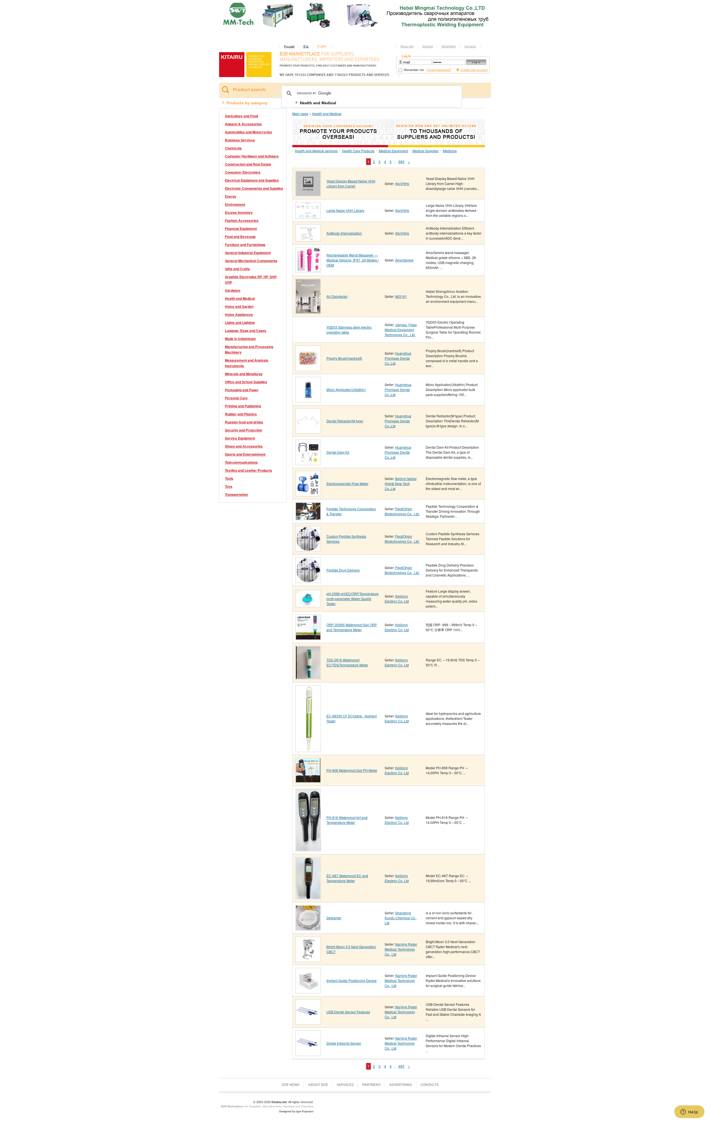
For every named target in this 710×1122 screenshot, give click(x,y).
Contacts (470, 46)
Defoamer (333, 917)
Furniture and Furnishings (245, 244)
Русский (289, 46)
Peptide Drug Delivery (343, 570)
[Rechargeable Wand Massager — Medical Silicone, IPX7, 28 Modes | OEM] (308, 270)
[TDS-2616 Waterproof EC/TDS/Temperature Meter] (308, 677)
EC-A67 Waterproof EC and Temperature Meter (347, 878)
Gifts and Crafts (237, 268)
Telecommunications (241, 462)
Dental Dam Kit (337, 452)
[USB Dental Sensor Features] (308, 1022)
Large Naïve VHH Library (345, 210)
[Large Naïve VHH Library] (308, 216)
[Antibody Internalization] (308, 239)
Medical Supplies (425, 150)
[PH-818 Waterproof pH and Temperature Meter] (308, 849)
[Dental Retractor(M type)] (308, 431)
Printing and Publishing (243, 405)
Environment (235, 204)
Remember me (413, 69)
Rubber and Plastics (241, 414)
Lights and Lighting (240, 322)
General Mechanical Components (251, 260)
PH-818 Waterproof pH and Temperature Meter (346, 820)
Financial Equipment (241, 228)
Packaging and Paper (241, 389)
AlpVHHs (402, 183)
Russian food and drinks (244, 422)
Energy (230, 196)
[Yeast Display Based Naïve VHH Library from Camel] (308, 194)
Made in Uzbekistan (240, 338)
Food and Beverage (240, 236)
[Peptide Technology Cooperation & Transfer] (308, 518)
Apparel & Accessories (243, 123)
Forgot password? (439, 69)
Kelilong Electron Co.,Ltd (397, 598)
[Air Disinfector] (308, 311)
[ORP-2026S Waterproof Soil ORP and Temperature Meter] (308, 638)
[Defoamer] (308, 928)
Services (427, 46)
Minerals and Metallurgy (244, 373)
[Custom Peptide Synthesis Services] (308, 549)
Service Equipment (240, 438)
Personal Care (236, 397)
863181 (401, 296)
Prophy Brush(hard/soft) (344, 358)
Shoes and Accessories (244, 446)
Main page (300, 113)
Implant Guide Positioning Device (351, 980)
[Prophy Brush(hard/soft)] (308, 369)
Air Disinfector (337, 296)
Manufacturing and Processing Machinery (249, 349)
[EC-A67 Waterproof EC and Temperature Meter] (308, 897)
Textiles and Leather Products (248, 470)
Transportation (236, 494)
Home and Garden (239, 306)
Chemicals (233, 148)
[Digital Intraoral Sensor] (308, 1054)
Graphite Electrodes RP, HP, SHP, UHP (251, 279)
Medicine (450, 150)
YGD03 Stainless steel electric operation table (349, 329)
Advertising (449, 46)
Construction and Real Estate (248, 164)
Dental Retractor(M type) (344, 420)
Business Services (240, 140)
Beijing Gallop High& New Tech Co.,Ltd (401, 483)
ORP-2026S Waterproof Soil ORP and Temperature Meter (351, 627)
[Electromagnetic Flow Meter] (308, 494)
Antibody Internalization (344, 233)
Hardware (232, 290)
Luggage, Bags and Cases (245, 330)
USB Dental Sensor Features (348, 1011)
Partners (371, 1085)
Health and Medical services (316, 150)
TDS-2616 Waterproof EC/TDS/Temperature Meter (347, 662)
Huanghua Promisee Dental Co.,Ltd (398, 358)
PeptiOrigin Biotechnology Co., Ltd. (402, 511)
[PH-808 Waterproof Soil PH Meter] (308, 780)
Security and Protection (243, 430)
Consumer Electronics (242, 172)
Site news (291, 1085)
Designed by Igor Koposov (296, 1111)
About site (407, 46)
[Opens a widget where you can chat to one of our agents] (689, 1112)
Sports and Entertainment (245, 454)
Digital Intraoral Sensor (343, 1043)
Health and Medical (240, 298)
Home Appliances (239, 314)
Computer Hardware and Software (252, 156)
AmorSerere (404, 260)
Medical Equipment (393, 150)
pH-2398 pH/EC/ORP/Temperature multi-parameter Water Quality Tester (352, 598)
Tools (229, 478)
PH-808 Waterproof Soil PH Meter (351, 770)
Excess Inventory (239, 212)
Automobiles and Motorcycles (248, 132)
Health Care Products (358, 150)
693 (401, 161)
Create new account (474, 69)
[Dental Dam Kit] (308, 463)
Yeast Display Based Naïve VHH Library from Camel (350, 183)
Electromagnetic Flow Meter (347, 483)
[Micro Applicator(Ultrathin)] (308, 400)
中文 (306, 46)
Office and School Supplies (246, 381)
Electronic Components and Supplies (254, 188)
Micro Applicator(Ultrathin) (346, 389)
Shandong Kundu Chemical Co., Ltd (401, 917)
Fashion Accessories (241, 220)
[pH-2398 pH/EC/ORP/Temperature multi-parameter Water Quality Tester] (308, 605)
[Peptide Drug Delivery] (308, 580)
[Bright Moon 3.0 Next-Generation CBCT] (308, 960)
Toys (228, 486)
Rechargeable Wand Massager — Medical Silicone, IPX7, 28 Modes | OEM (352, 260)
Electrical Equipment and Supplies (252, 180)
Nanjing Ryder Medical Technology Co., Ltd (401, 949)
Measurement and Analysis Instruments (246, 363)
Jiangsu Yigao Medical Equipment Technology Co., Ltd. (401, 329)
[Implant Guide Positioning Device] (308, 991)
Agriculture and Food (241, 115)
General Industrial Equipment (248, 252)
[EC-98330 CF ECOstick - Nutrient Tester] (308, 750)
